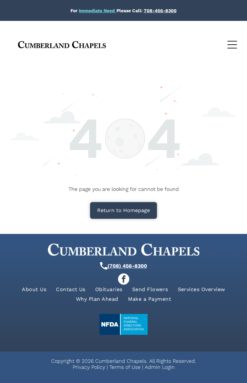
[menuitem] (34, 289)
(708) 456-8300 (127, 266)
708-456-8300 (160, 10)
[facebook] (123, 279)
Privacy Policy (89, 367)
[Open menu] (232, 44)
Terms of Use (125, 367)
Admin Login (160, 367)
